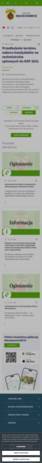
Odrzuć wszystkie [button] (21, 453)
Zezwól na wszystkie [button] (21, 459)
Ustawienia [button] (21, 447)
